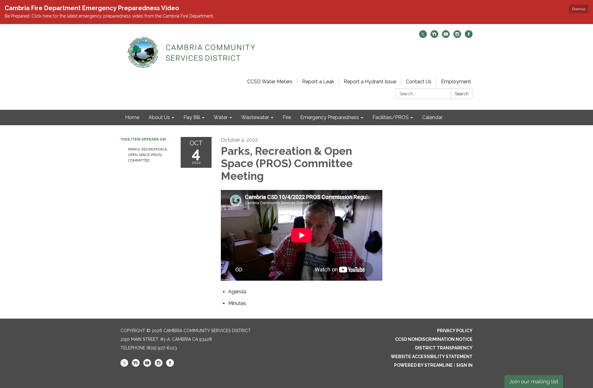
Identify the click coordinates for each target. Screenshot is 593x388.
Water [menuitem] (221, 117)
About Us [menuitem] (159, 117)
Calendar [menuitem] (432, 117)
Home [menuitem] (132, 117)
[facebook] (469, 36)
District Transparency (444, 347)
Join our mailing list (533, 381)
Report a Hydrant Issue (370, 82)
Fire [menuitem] (287, 117)
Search (462, 93)
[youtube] (446, 36)
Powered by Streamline (423, 365)
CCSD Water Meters (269, 82)
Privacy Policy (455, 330)
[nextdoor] (434, 36)
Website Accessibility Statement (432, 356)
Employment (456, 82)
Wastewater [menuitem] (255, 117)
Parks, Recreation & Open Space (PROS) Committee (147, 155)
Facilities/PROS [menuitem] (390, 117)
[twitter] (423, 36)
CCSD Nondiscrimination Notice (434, 339)
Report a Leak (318, 82)
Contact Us (418, 82)
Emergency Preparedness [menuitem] (329, 117)
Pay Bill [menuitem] (191, 117)
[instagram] (457, 36)
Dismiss (578, 9)
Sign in (464, 365)
